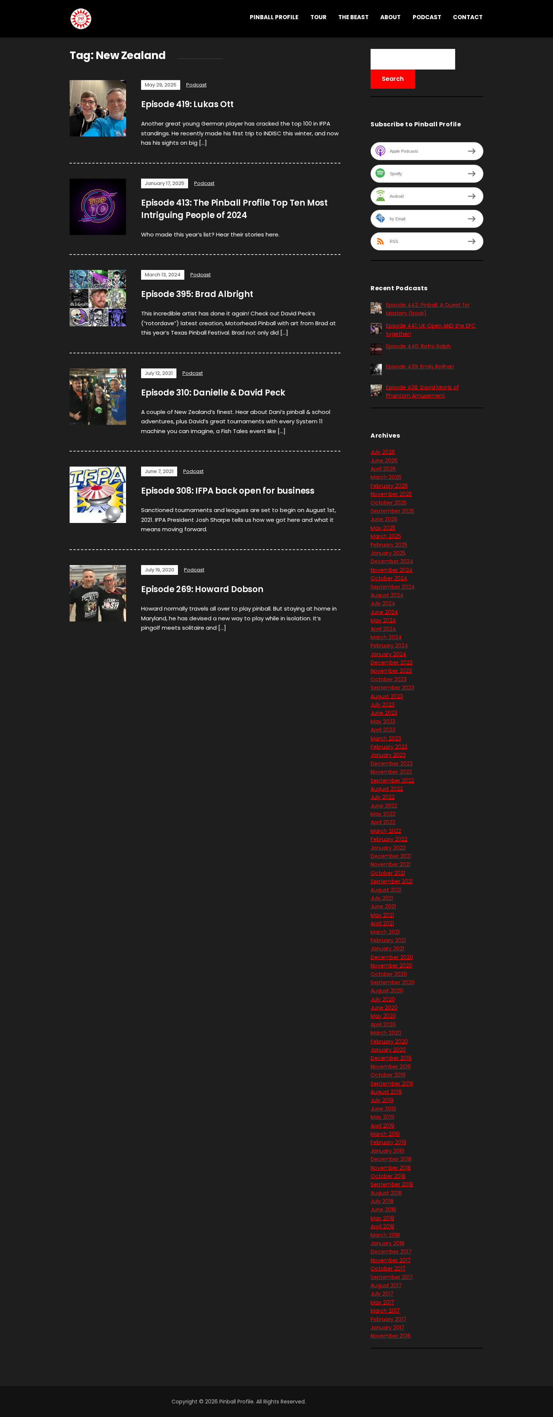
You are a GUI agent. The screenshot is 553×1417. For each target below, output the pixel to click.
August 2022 (387, 789)
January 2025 (388, 553)
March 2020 (386, 1033)
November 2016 (391, 1336)
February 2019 (388, 1142)
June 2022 (384, 805)
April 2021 (382, 923)
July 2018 (382, 1201)
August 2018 (386, 1193)
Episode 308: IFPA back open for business (227, 491)
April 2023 (383, 730)
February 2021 (388, 940)
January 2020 (388, 1049)
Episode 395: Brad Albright (197, 294)
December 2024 (392, 561)
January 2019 (387, 1151)
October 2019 (388, 1075)
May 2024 (383, 620)
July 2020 (383, 999)
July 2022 (383, 797)
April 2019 (382, 1125)
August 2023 (387, 696)
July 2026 (383, 452)
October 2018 (388, 1176)
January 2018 (387, 1243)
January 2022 (388, 848)
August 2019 (386, 1092)
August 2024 (387, 595)
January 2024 (388, 654)
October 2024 (389, 578)
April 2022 (383, 822)
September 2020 (393, 982)
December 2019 (391, 1058)
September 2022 (392, 780)
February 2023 (389, 746)
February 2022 (389, 839)
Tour (318, 17)
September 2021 (392, 881)
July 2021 (382, 898)
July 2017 (382, 1293)
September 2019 (392, 1083)
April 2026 (383, 469)
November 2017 (391, 1260)
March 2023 (386, 738)
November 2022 (391, 772)
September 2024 (393, 587)
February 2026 (389, 486)
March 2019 (385, 1134)
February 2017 (388, 1319)
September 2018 (392, 1184)
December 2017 (391, 1251)
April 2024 (383, 629)
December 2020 (392, 957)
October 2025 (389, 502)
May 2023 (383, 721)
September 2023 (392, 687)
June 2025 (384, 519)
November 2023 (391, 670)
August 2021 (386, 890)
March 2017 (385, 1310)
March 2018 (385, 1235)
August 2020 (387, 990)
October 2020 (389, 974)
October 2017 (388, 1268)
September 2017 (392, 1277)
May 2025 (383, 528)
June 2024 (384, 612)
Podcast (427, 17)
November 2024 (392, 570)
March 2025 (386, 536)
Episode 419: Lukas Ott (187, 104)
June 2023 (384, 713)
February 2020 (389, 1041)
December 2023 (392, 662)
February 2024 (389, 645)
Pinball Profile (274, 17)
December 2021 (391, 856)
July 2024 (383, 603)
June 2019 (383, 1108)
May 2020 (383, 1016)
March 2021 (385, 932)
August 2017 (386, 1285)
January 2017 (387, 1327)
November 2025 (391, 494)
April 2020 (383, 1024)
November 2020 (391, 965)
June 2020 (384, 1007)
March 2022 (386, 831)
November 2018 (391, 1167)
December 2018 (391, 1159)
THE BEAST (353, 17)
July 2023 (383, 704)
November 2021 (390, 864)
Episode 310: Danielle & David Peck (213, 393)
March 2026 (386, 477)
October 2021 (388, 873)
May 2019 (382, 1117)
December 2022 (392, 763)
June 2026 (384, 460)
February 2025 (389, 545)
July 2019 (382, 1100)
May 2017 (382, 1302)
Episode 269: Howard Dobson (202, 589)
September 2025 (392, 511)
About (390, 17)
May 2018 (382, 1218)
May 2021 (382, 915)
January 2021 (387, 948)
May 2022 (383, 814)
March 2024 (386, 637)
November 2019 (391, 1066)
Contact (468, 17)
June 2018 (383, 1209)
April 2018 (382, 1226)
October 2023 (389, 679)
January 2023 (388, 755)
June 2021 (383, 906)
